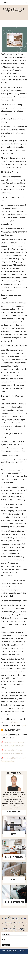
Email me (14, 722)
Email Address (5, 934)
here (24, 725)
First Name (5, 940)
